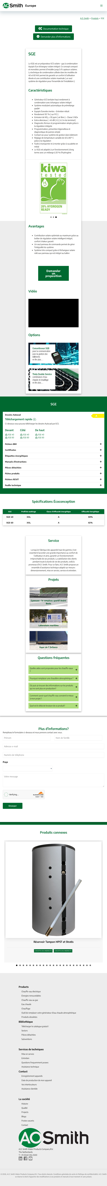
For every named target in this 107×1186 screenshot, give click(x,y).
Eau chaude (26, 1004)
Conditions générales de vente (64, 1174)
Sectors (24, 1030)
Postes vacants (27, 1120)
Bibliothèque (26, 1021)
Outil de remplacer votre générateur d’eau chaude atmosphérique (48, 1013)
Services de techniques (31, 1049)
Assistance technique (30, 1067)
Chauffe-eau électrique (31, 991)
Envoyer (13, 806)
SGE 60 (11, 437)
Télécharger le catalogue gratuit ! (35, 1026)
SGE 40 (11, 434)
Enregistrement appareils (31, 1076)
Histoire (24, 1103)
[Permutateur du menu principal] (101, 5)
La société (24, 1099)
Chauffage (25, 1008)
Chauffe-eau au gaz (29, 1000)
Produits (95, 18)
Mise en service (27, 1054)
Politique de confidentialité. (88, 1174)
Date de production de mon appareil (36, 1080)
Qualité (24, 1108)
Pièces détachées (28, 1035)
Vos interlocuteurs (29, 1084)
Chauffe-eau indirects (43, 951)
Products (24, 986)
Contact (23, 1071)
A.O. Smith (84, 18)
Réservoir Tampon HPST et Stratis (54, 941)
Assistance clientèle (29, 1089)
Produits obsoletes (29, 1017)
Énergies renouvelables (31, 995)
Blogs (23, 1116)
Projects (24, 1112)
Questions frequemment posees (34, 1062)
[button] (51, 217)
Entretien (25, 1058)
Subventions (26, 1039)
